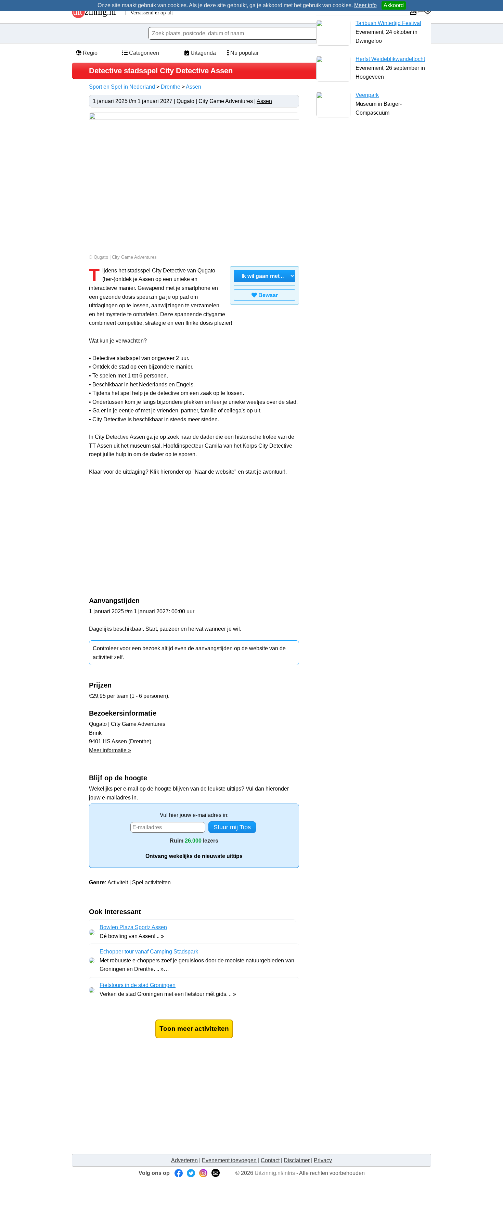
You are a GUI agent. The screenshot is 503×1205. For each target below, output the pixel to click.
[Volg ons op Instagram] (203, 1173)
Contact (270, 1160)
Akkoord (394, 5)
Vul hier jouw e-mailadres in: (194, 815)
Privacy (323, 1160)
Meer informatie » (110, 750)
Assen (193, 87)
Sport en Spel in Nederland (122, 87)
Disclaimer (297, 1160)
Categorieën (143, 53)
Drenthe (170, 87)
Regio (89, 53)
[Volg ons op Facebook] (178, 1173)
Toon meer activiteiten (194, 1028)
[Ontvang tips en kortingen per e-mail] (215, 1173)
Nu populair (244, 53)
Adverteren (184, 1160)
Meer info (365, 5)
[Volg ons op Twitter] (191, 1173)
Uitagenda (202, 53)
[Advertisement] (146, 540)
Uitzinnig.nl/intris (275, 1173)
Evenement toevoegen (229, 1160)
